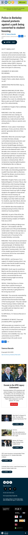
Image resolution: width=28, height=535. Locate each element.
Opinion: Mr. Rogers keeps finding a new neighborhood (17, 442)
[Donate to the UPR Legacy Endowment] (14, 373)
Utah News (14, 430)
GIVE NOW (14, 404)
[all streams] (26, 533)
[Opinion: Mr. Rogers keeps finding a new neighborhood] (7, 443)
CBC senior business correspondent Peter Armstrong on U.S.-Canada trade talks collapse (13, 455)
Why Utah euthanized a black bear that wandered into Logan (19, 433)
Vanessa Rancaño (11, 34)
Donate (23, 2)
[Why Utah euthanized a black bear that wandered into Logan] (7, 432)
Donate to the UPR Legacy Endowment (14, 386)
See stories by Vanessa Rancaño (11, 354)
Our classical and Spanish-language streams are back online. (14, 8)
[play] (2, 533)
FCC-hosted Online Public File (10, 495)
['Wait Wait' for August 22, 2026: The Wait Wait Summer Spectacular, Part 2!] (7, 418)
